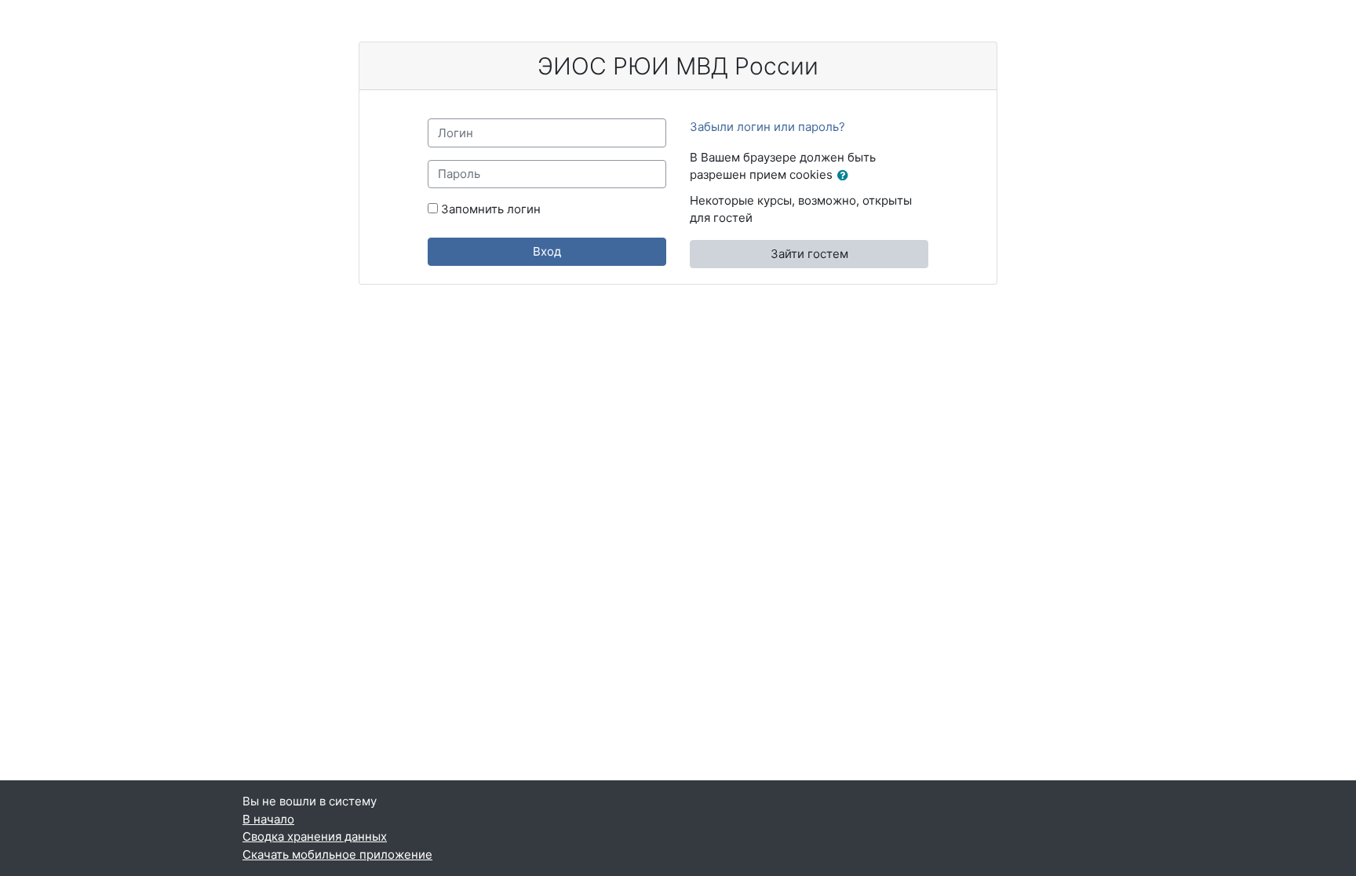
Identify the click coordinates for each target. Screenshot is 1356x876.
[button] (846, 176)
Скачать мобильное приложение (337, 854)
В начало (268, 819)
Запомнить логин (491, 209)
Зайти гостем (809, 253)
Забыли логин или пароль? (767, 126)
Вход (547, 251)
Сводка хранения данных (314, 836)
